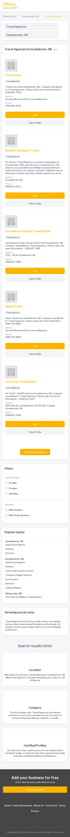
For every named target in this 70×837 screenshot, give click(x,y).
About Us (39, 805)
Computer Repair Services (18, 575)
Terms (62, 805)
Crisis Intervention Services (19, 570)
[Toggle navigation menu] (65, 5)
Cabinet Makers (13, 587)
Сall (35, 114)
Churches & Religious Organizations (23, 596)
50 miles (13, 488)
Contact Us (51, 805)
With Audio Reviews (19, 515)
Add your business (35, 789)
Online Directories (22, 805)
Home (7, 805)
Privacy (35, 811)
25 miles (13, 483)
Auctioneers (11, 579)
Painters (9, 548)
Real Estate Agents (15, 544)
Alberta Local (9, 16)
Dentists (9, 553)
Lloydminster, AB (30, 16)
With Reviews (16, 509)
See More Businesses (35, 452)
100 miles (13, 493)
